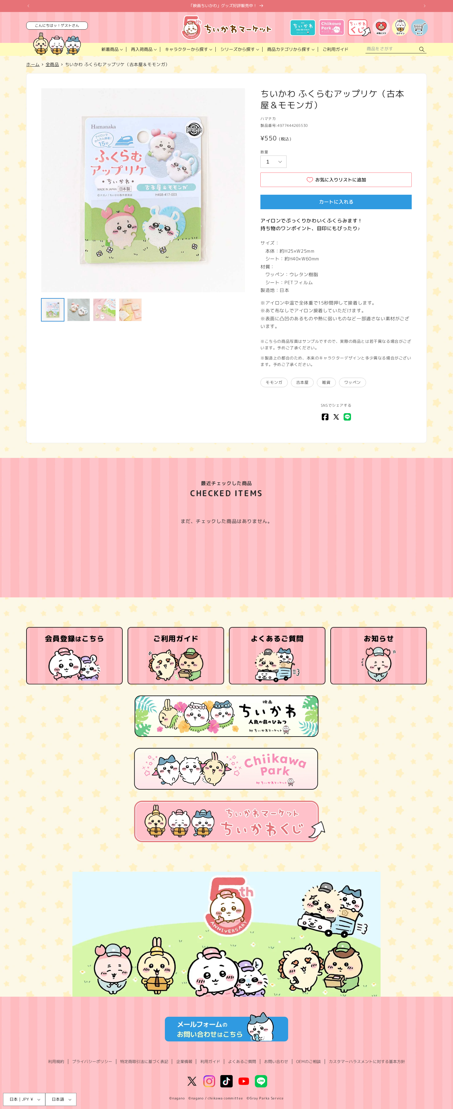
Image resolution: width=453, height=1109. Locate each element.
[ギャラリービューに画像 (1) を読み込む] (52, 309)
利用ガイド (210, 1061)
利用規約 (56, 1061)
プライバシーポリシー (92, 1061)
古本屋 (302, 382)
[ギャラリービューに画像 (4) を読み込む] (130, 309)
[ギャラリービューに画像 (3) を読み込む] (104, 309)
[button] (111, 49)
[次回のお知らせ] (424, 6)
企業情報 (184, 1061)
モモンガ (274, 382)
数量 (264, 152)
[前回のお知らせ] (28, 6)
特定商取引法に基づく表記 (144, 1061)
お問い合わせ (276, 1061)
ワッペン (352, 382)
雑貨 (326, 382)
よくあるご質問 (242, 1061)
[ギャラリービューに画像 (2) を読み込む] (78, 309)
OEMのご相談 (308, 1061)
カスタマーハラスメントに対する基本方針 (367, 1061)
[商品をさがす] (421, 49)
